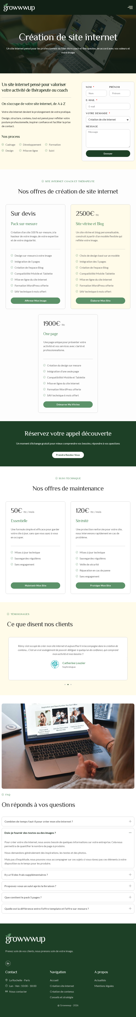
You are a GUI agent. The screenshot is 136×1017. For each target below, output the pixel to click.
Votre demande (97, 113)
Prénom (114, 87)
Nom (89, 87)
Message (92, 126)
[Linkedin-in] (8, 963)
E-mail (91, 100)
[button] (8, 658)
